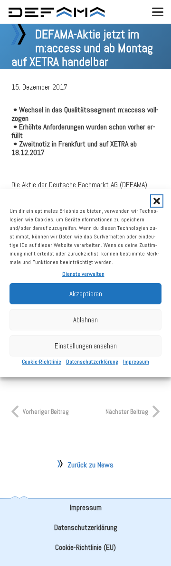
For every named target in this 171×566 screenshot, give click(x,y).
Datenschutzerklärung (92, 361)
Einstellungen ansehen (86, 345)
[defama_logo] (56, 12)
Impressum (136, 361)
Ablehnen (85, 319)
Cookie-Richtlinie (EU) (85, 547)
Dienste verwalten (83, 274)
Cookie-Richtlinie (41, 361)
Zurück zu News (90, 465)
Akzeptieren (85, 293)
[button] (157, 201)
